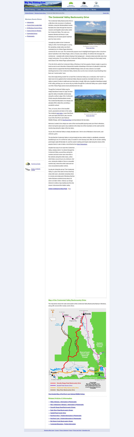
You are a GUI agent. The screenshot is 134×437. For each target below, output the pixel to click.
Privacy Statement (64, 430)
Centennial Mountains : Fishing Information (63, 424)
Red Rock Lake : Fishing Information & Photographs (65, 418)
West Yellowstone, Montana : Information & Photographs (67, 404)
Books (94, 9)
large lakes (60, 113)
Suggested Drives (32, 33)
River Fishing (30, 9)
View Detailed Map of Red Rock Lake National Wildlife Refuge (66, 394)
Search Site (106, 13)
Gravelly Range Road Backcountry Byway (62, 407)
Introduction (30, 22)
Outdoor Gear (85, 9)
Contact (57, 430)
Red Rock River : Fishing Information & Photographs (65, 415)
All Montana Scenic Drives (34, 28)
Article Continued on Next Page (57, 188)
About (70, 430)
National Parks (58, 9)
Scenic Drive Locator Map (34, 25)
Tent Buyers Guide (35, 163)
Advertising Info (86, 430)
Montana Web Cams (49, 430)
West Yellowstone (82, 144)
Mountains (47, 9)
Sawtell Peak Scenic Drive (58, 413)
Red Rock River (67, 120)
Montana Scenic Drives (40, 13)
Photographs (30, 36)
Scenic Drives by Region (34, 30)
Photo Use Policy (90, 48)
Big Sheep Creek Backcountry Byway (61, 421)
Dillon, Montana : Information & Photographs (63, 402)
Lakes (39, 9)
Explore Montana (72, 9)
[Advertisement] (34, 101)
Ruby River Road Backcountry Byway (61, 410)
